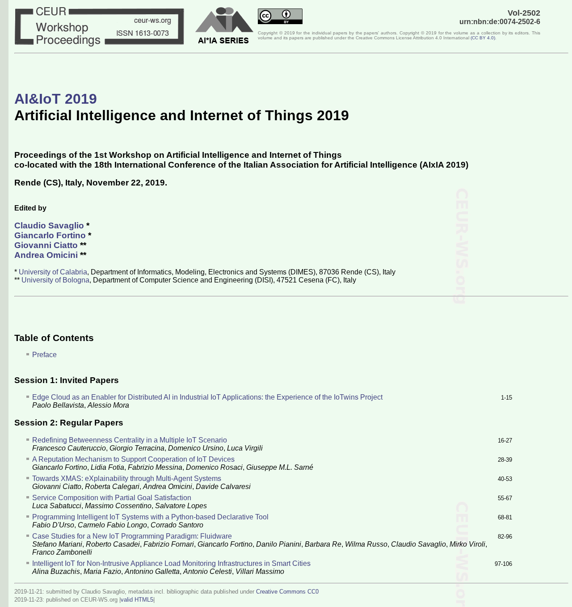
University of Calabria (53, 272)
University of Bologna (55, 280)
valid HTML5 (137, 599)
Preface (44, 354)
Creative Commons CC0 (287, 591)
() (483, 37)
